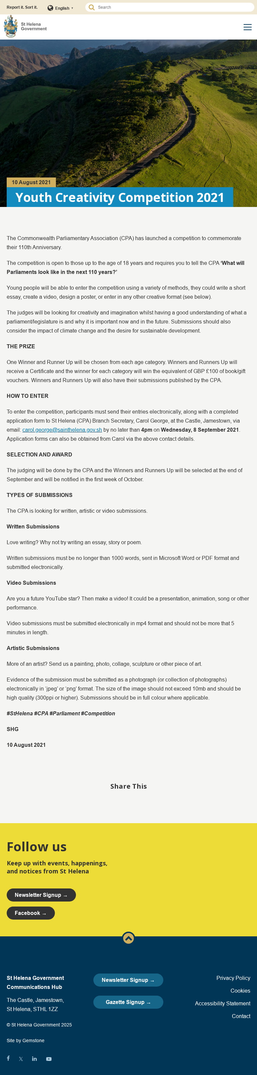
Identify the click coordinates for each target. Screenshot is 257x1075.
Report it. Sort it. (22, 7)
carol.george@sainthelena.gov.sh (62, 430)
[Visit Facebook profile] (8, 1059)
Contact (241, 1016)
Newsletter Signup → (128, 980)
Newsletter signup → (41, 895)
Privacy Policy (233, 978)
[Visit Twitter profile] (21, 1059)
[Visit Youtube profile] (49, 1059)
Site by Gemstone (26, 1040)
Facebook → (31, 913)
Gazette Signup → (128, 1002)
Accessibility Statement (222, 1003)
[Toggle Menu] (248, 27)
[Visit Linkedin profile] (34, 1059)
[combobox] (173, 7)
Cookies (240, 991)
